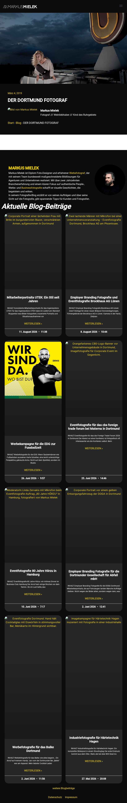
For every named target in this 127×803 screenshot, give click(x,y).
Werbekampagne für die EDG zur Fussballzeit (33, 445)
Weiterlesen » (33, 323)
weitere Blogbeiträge (64, 788)
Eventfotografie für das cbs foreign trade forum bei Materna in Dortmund (94, 426)
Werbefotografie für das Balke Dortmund (33, 749)
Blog (18, 122)
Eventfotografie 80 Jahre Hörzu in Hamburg (33, 572)
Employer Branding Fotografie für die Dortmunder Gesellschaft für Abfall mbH (94, 575)
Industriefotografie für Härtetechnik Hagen (93, 739)
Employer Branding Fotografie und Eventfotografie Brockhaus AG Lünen (93, 299)
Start (11, 122)
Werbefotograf (77, 173)
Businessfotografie (31, 187)
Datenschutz (55, 797)
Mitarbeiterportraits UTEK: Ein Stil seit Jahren (33, 299)
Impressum (71, 797)
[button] (120, 5)
